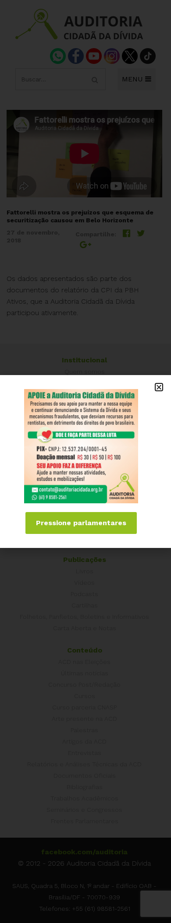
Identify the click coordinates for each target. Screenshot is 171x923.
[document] (85, 461)
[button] (159, 387)
